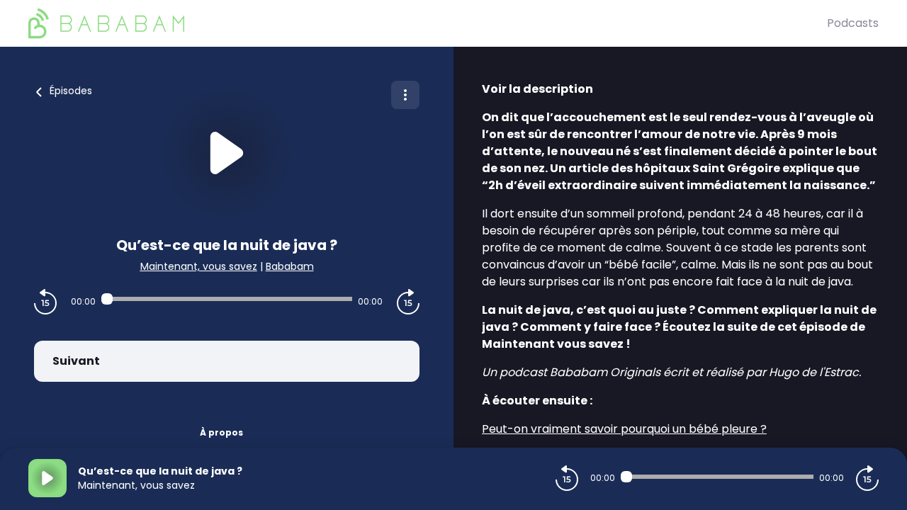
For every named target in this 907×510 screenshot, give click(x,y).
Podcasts (853, 23)
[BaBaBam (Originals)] (427, 23)
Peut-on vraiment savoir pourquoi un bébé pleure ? (624, 429)
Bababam (290, 266)
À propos (221, 432)
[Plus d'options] (405, 95)
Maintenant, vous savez (198, 266)
